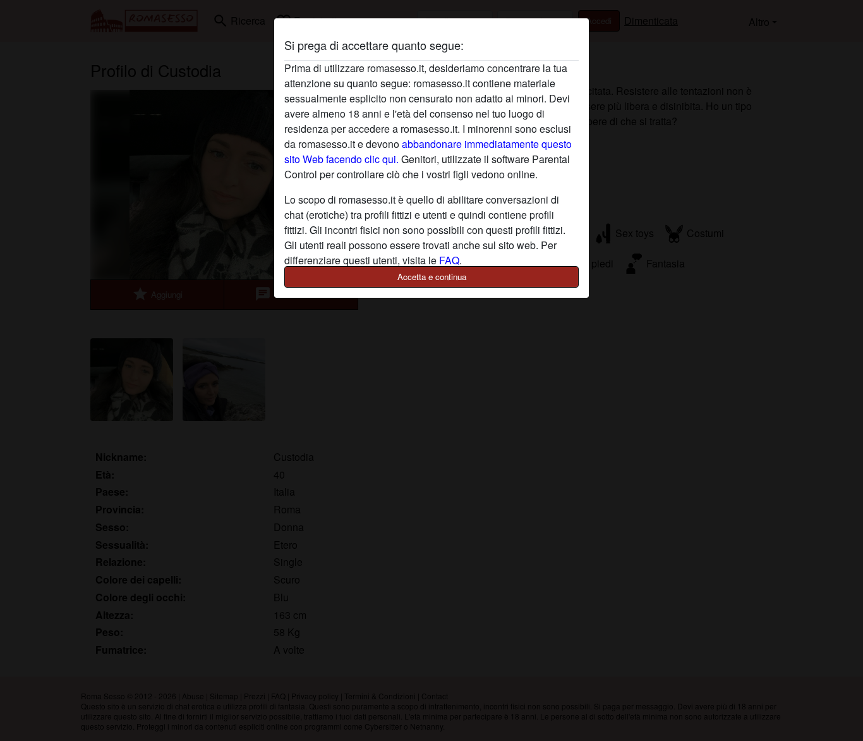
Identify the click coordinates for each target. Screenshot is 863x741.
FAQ (449, 260)
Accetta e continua (431, 277)
